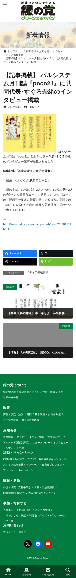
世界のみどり (55, 437)
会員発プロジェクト (53, 464)
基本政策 (40, 414)
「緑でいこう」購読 (14, 515)
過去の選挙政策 (30, 420)
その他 (20, 448)
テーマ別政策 (10, 420)
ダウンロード (57, 515)
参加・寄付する (15, 503)
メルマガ (8, 448)
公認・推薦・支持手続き (17, 487)
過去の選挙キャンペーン (42, 493)
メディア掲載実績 (37, 272)
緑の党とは (9, 391)
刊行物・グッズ (38, 515)
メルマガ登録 (42, 510)
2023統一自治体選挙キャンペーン (46, 459)
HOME (8, 574)
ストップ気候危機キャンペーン (21, 464)
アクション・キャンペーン (18, 470)
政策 (6, 408)
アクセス (8, 521)
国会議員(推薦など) (14, 493)
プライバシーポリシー (15, 532)
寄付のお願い (24, 510)
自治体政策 (54, 414)
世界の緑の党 (10, 397)
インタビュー (60, 442)
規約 (60, 391)
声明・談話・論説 (13, 414)
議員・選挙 (11, 481)
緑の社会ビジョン (29, 391)
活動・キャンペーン (18, 452)
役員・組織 (48, 391)
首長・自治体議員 (44, 487)
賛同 (29, 414)
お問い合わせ (13, 525)
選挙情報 (8, 437)
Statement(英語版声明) (16, 442)
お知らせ (10, 430)
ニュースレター (41, 442)
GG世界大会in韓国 (13, 459)
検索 (68, 574)
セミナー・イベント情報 (30, 437)
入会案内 (8, 510)
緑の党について (15, 385)
